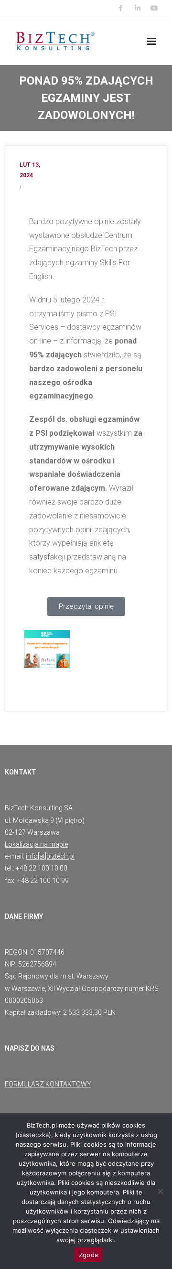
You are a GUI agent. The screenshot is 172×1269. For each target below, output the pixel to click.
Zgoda (88, 1254)
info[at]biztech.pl (50, 856)
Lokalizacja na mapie (36, 844)
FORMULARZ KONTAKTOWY (48, 1084)
